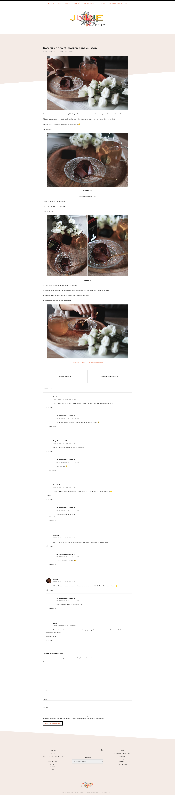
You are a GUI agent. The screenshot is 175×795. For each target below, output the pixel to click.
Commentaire (47, 662)
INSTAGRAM (99, 362)
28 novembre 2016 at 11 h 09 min (68, 462)
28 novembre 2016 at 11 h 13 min (68, 510)
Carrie (55, 579)
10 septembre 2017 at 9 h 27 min (64, 626)
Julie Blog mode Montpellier (53, 756)
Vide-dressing (122, 764)
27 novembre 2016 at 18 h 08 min (64, 538)
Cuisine (60, 51)
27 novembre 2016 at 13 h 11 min (64, 443)
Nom (45, 691)
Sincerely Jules (53, 761)
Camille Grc (57, 485)
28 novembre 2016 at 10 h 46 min (68, 418)
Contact (122, 756)
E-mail (45, 699)
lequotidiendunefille (60, 441)
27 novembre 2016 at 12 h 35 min (64, 399)
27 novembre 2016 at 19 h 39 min (64, 582)
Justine (53, 759)
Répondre (49, 407)
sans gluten (68, 51)
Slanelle (53, 764)
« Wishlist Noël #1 (65, 376)
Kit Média (122, 761)
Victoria (53, 767)
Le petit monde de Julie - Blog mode (87, 19)
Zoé (53, 769)
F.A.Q (122, 759)
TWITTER (83, 362)
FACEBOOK (75, 362)
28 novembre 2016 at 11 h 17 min (68, 556)
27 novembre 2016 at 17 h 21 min (64, 487)
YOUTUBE (90, 362)
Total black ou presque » (109, 376)
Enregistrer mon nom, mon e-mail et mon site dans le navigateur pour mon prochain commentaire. (73, 718)
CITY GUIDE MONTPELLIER (122, 753)
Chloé (53, 753)
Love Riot (108, 792)
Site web (45, 707)
